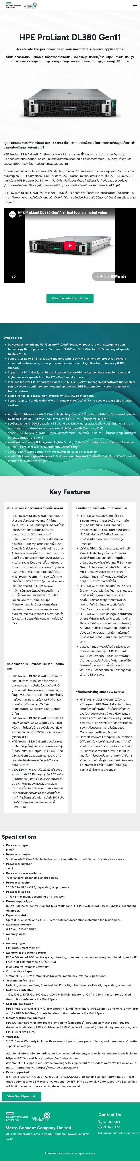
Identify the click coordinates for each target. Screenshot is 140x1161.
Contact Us (109, 1114)
